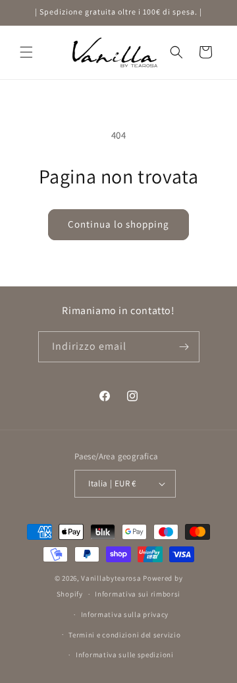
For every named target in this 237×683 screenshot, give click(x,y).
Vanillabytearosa (111, 578)
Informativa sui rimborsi (137, 594)
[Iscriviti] (184, 346)
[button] (26, 52)
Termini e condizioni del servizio (124, 634)
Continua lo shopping (118, 224)
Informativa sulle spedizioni (125, 654)
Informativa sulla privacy (125, 614)
